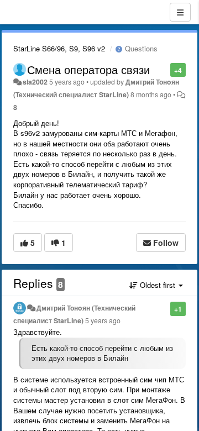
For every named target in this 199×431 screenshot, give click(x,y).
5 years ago (103, 320)
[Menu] (180, 12)
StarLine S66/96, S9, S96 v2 (59, 48)
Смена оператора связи (88, 69)
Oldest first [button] (157, 285)
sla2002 (35, 82)
